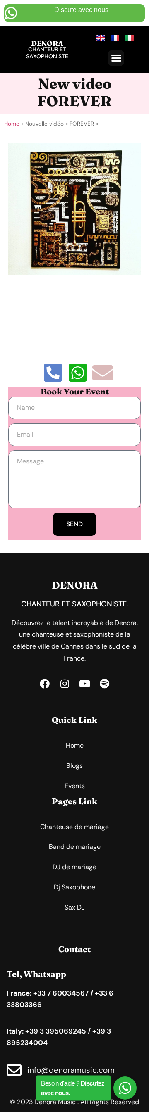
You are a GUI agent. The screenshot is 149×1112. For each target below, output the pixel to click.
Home (11, 123)
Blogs (74, 765)
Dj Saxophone (74, 887)
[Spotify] (104, 684)
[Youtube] (84, 684)
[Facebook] (45, 684)
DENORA (47, 43)
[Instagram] (65, 684)
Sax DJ (75, 907)
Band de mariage (75, 846)
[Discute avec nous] (11, 13)
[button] (116, 58)
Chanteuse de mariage (74, 826)
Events (75, 786)
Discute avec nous (81, 9)
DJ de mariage (74, 867)
